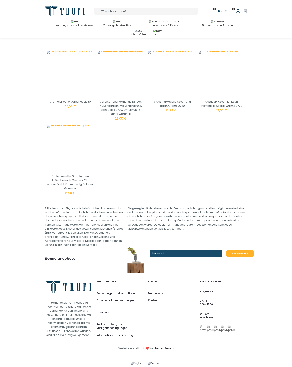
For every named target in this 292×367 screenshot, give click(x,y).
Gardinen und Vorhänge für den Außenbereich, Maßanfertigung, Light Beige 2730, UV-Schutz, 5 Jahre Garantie (121, 108)
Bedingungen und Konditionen (116, 293)
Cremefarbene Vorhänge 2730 (70, 102)
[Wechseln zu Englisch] (137, 363)
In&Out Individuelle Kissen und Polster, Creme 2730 (171, 104)
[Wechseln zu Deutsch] (154, 363)
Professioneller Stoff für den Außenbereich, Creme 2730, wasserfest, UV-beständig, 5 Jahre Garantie (70, 182)
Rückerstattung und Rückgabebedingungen (111, 326)
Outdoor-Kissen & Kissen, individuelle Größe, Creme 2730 (221, 104)
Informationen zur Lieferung (114, 335)
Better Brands (164, 348)
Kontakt (153, 300)
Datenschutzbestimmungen (115, 300)
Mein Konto (155, 293)
